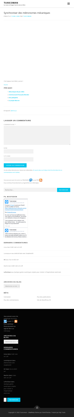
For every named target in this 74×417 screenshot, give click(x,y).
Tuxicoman (11, 3)
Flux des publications (44, 297)
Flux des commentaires (11, 300)
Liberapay (35, 183)
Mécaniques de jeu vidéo (16, 92)
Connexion (7, 297)
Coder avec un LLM (16, 247)
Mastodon (26, 180)
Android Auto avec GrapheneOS (23, 253)
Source (6, 85)
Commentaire (10, 124)
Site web (7, 156)
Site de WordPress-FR (44, 300)
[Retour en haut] (37, 407)
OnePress (31, 412)
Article (14, 111)
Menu (68, 3)
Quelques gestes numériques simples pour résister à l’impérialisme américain (37, 272)
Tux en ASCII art (14, 260)
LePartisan (7, 272)
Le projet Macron (14, 100)
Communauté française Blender (19, 95)
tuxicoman (27, 16)
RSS (38, 180)
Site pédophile (13, 97)
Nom (5, 148)
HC (5, 260)
